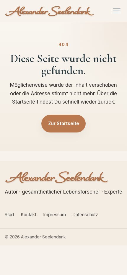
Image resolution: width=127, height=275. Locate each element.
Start (9, 214)
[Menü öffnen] (116, 10)
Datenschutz (85, 214)
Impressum (54, 214)
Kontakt (28, 214)
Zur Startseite (63, 123)
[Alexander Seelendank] (50, 11)
